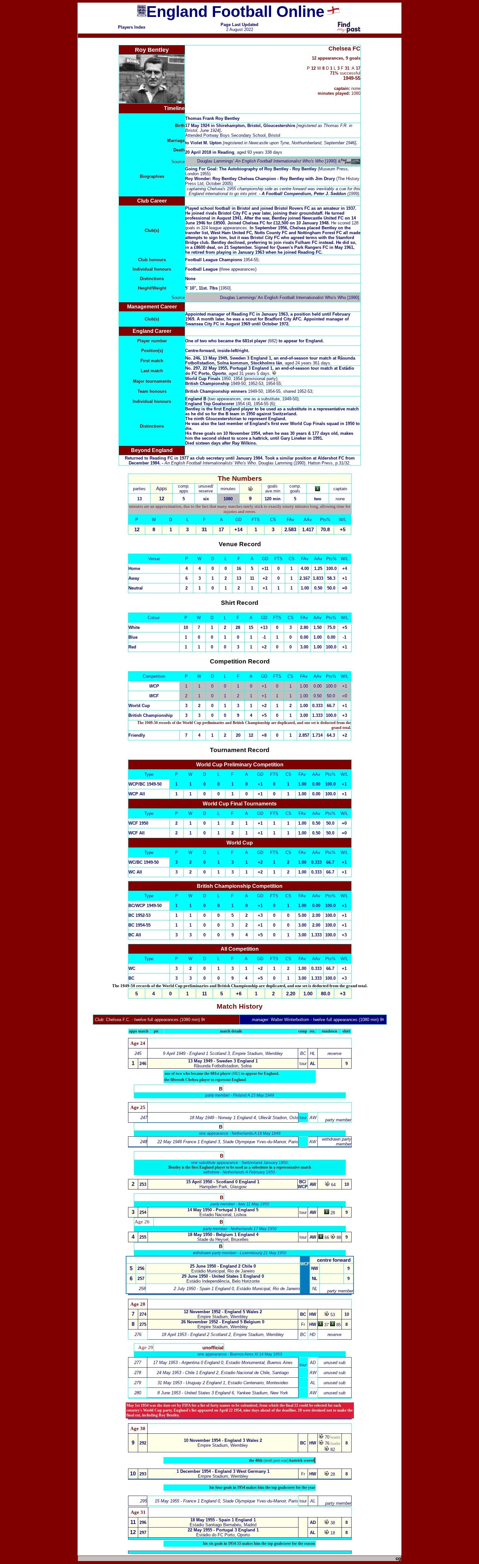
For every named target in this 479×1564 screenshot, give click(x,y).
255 (142, 1237)
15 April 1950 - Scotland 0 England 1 (222, 1181)
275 (142, 1324)
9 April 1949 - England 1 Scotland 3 (196, 1053)
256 (141, 1268)
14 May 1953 (256, 1354)
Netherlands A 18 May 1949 (256, 1133)
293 (142, 1474)
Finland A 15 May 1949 (253, 1095)
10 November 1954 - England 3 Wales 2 (223, 1440)
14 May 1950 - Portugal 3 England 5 (222, 1209)
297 (142, 1532)
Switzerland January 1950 (264, 1162)
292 (142, 1443)
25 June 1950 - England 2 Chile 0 (223, 1266)
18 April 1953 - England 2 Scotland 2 (196, 1334)
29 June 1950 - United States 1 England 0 (223, 1276)
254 (142, 1212)
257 (141, 1278)
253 (142, 1184)
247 (143, 1117)
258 (142, 1288)
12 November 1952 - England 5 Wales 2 (223, 1311)
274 (142, 1314)
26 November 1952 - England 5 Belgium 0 (222, 1321)
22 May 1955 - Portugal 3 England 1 (223, 1530)
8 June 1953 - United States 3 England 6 (195, 1392)
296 (142, 1522)
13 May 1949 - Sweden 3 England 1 (223, 1061)
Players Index (131, 27)
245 (138, 1053)
